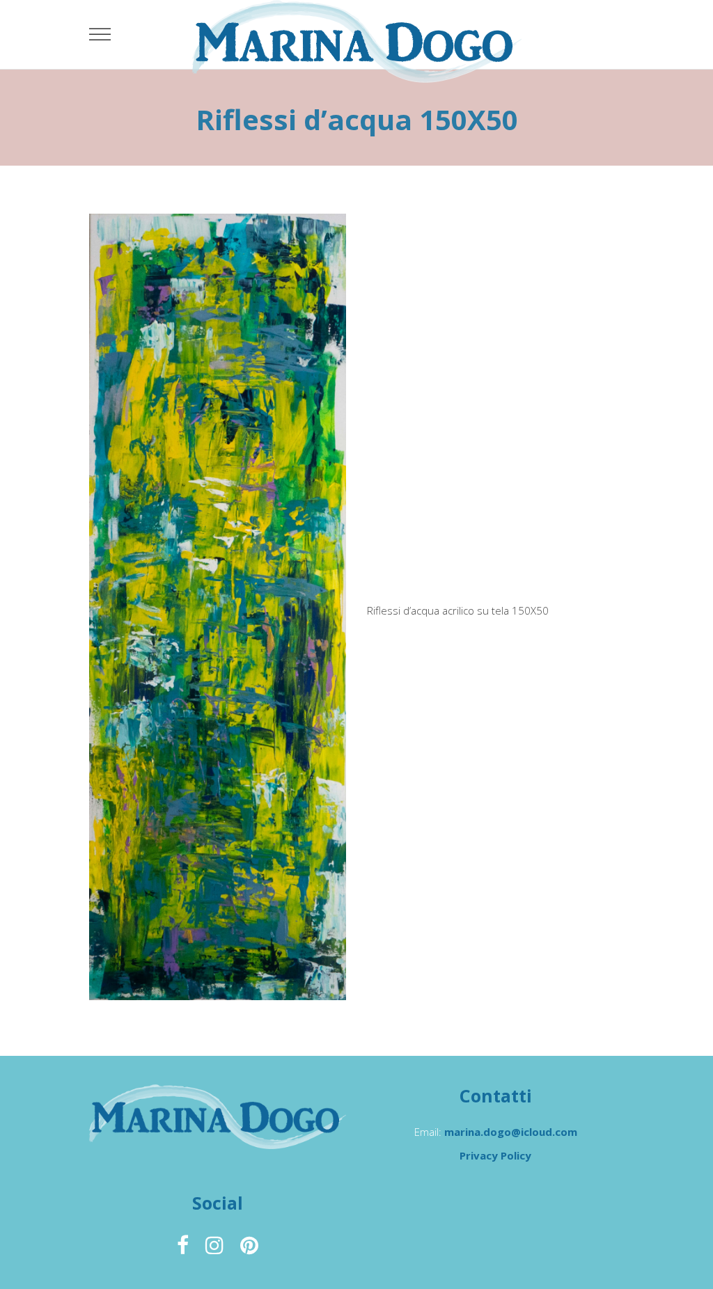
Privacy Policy (495, 1155)
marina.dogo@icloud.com (510, 1132)
